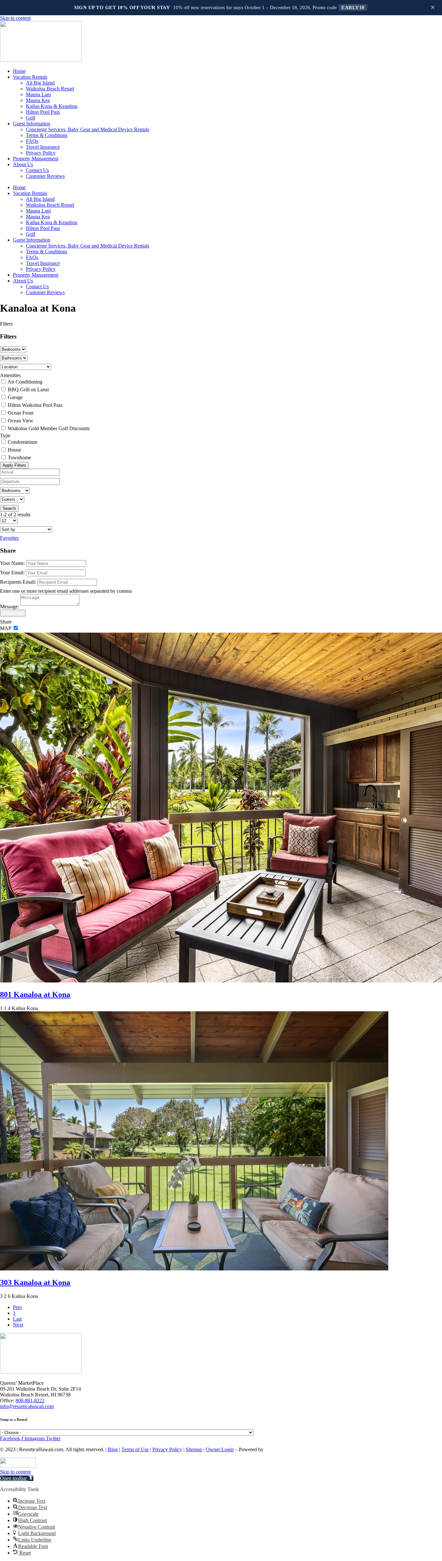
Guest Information (31, 123)
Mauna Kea (38, 100)
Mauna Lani (38, 94)
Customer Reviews (45, 176)
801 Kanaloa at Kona (35, 994)
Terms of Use (135, 1449)
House (14, 450)
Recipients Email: (18, 582)
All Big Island (40, 83)
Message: (9, 606)
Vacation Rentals (30, 77)
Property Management (35, 158)
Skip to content (15, 18)
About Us (23, 164)
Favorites (9, 538)
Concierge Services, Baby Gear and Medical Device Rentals (87, 129)
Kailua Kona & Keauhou (51, 106)
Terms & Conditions (46, 135)
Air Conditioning (24, 382)
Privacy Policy (41, 152)
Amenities (10, 375)
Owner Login (220, 1449)
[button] (16, 1478)
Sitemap (194, 1449)
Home (19, 71)
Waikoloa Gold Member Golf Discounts (49, 428)
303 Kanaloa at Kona (35, 1282)
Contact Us (37, 170)
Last (17, 1319)
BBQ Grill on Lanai (28, 389)
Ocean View (20, 420)
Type (5, 435)
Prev (17, 1307)
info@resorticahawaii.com (27, 1406)
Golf (30, 118)
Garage (15, 397)
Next (18, 1324)
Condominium (22, 442)
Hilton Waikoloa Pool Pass (35, 405)
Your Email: (12, 572)
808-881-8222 (30, 1400)
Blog (113, 1449)
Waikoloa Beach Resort (50, 88)
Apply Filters (14, 465)
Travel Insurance (43, 147)
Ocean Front (20, 413)
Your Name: (12, 563)
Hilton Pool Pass (43, 112)
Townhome (19, 457)
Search (9, 508)
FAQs (32, 141)
